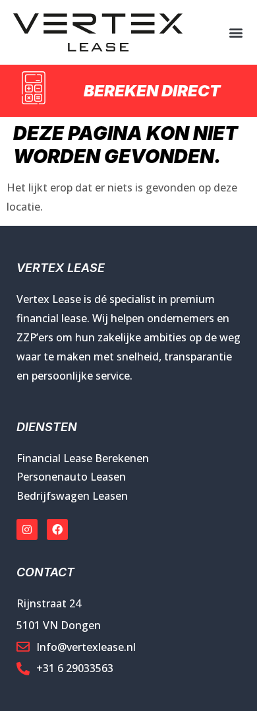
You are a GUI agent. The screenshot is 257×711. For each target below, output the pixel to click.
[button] (236, 33)
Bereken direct (152, 90)
